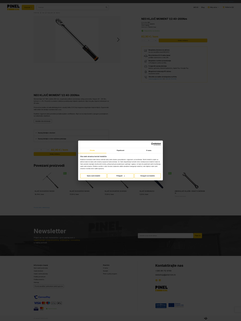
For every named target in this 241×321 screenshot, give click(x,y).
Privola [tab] (92, 150)
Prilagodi (119, 176)
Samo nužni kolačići (93, 176)
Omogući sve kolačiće (147, 176)
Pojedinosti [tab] (120, 150)
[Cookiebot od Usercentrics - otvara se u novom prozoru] (152, 144)
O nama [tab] (148, 150)
